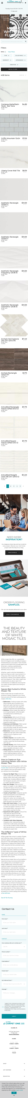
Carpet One (4, 16)
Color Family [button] (19, 55)
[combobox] (12, 41)
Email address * (5, 961)
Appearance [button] (19, 60)
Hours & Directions (14, 1034)
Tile (17, 16)
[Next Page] (23, 486)
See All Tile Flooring (6, 897)
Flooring (11, 16)
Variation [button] (13, 64)
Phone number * (6, 951)
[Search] (25, 41)
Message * (4, 989)
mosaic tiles (4, 767)
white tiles (8, 699)
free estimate (6, 893)
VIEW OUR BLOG (12, 552)
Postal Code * (5, 970)
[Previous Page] (4, 486)
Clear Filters (11, 52)
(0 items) (25, 2)
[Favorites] (22, 2)
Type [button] (5, 55)
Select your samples (12, 614)
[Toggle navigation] (2, 3)
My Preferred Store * (7, 980)
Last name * (5, 928)
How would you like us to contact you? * (12, 943)
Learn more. (19, 1090)
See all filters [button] (12, 69)
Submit (14, 1016)
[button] (20, 2)
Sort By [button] (21, 75)
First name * (5, 918)
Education (6, 1076)
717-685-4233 (14, 11)
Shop (4, 1063)
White (21, 16)
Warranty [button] (6, 60)
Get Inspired (7, 1070)
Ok (14, 1092)
